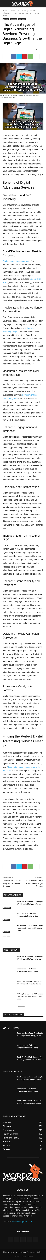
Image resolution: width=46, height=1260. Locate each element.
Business (12, 11)
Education (14, 19)
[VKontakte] (35, 1239)
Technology (22, 19)
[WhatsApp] (30, 56)
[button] (4, 3)
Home (5, 11)
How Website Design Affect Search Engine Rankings (34, 883)
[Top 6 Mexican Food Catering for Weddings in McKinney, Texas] (9, 904)
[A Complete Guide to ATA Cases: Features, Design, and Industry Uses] (9, 928)
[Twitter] (19, 56)
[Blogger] (10, 1239)
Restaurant (6, 907)
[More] (36, 56)
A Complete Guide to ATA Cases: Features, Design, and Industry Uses (30, 927)
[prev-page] (4, 938)
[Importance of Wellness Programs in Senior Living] (9, 916)
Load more (22, 1007)
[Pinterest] (24, 56)
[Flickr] (22, 1239)
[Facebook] (13, 56)
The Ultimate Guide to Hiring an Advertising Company (12, 883)
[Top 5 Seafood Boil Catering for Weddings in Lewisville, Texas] (9, 984)
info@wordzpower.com (22, 1221)
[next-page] (8, 938)
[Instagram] (29, 1239)
